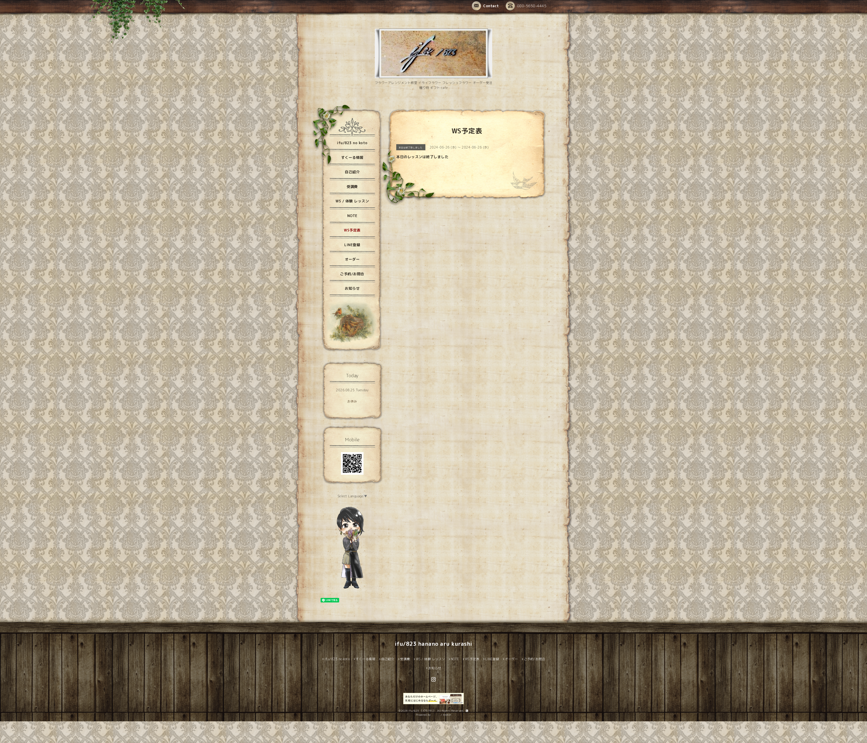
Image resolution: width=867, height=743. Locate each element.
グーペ (435, 715)
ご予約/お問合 (352, 273)
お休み (352, 401)
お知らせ (352, 288)
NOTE (352, 215)
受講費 (352, 186)
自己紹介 (352, 171)
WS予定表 (352, 230)
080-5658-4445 (532, 5)
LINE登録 (352, 244)
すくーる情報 (352, 157)
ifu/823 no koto (352, 142)
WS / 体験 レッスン (352, 201)
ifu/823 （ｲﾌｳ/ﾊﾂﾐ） (422, 711)
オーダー (352, 259)
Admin (447, 715)
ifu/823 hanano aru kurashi (433, 644)
